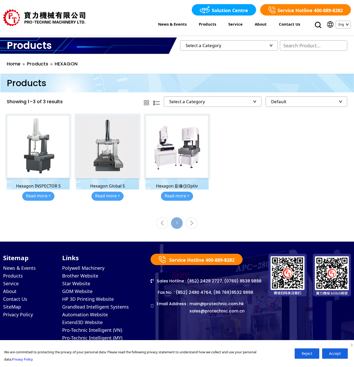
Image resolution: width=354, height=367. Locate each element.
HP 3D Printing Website (88, 299)
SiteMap (12, 307)
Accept (335, 353)
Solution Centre (230, 10)
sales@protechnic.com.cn (217, 311)
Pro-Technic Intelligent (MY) (92, 338)
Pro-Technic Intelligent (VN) (92, 330)
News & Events (172, 24)
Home (13, 64)
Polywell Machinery (83, 268)
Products (207, 24)
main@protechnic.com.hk (216, 304)
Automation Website (85, 314)
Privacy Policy (18, 314)
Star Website (76, 283)
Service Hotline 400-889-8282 (310, 10)
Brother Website (80, 276)
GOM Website (77, 291)
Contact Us (289, 24)
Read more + (38, 196)
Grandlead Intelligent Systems (95, 307)
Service (235, 24)
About (261, 24)
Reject (307, 353)
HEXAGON (66, 64)
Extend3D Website (82, 322)
